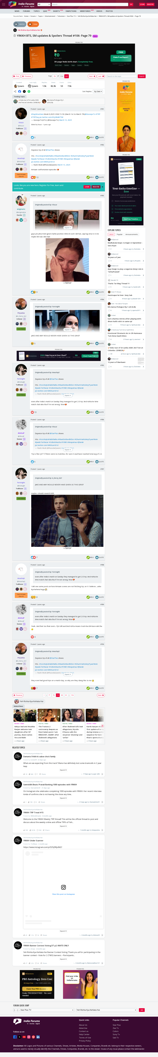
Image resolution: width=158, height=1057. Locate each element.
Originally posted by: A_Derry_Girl (48, 478)
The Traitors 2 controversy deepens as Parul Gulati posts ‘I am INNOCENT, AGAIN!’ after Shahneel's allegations (49, 732)
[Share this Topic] (15, 91)
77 (49, 695)
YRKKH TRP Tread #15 (33, 812)
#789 (102, 604)
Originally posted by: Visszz (46, 204)
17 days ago (87, 774)
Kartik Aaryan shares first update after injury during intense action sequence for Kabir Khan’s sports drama (97, 732)
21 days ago (83, 802)
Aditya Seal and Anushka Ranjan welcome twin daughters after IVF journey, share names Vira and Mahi (24, 732)
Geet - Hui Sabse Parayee (119, 304)
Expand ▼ (63, 770)
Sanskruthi (136, 287)
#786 (102, 419)
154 (72, 695)
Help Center (84, 1034)
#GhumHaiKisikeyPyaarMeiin (82, 156)
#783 (102, 196)
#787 (102, 469)
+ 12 (25, 324)
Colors (116, 1031)
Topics (36, 11)
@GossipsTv (90, 114)
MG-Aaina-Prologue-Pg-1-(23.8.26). (122, 307)
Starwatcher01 (95, 802)
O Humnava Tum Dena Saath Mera (122, 330)
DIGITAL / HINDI (43, 723)
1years (20, 86)
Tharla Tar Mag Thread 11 (119, 283)
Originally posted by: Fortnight (47, 306)
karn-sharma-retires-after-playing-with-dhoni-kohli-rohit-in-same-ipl (125, 320)
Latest (111, 234)
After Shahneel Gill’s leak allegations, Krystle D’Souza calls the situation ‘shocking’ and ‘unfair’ (73, 732)
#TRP (98, 114)
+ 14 (25, 169)
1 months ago (84, 830)
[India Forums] (21, 4)
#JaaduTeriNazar (38, 159)
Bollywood (114, 239)
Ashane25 (96, 935)
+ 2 (25, 220)
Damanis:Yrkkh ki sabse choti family (39, 756)
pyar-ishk (96, 774)
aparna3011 (136, 310)
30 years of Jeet (114, 257)
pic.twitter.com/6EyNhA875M (51, 117)
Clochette (137, 249)
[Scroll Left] (14, 101)
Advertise (83, 1028)
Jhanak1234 (136, 299)
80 (62, 695)
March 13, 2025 (65, 120)
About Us (83, 1025)
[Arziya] (15, 86)
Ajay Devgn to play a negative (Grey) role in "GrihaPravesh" (125, 270)
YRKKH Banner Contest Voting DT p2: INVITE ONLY (46, 945)
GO (131, 4)
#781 (102, 109)
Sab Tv (116, 1037)
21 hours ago (127, 339)
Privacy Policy (85, 1040)
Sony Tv (116, 1034)
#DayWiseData (37, 114)
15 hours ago (124, 325)
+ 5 (25, 389)
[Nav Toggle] (3, 4)
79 (58, 695)
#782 (102, 145)
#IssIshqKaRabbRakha (45, 156)
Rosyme (137, 261)
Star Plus (117, 1025)
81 (66, 695)
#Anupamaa (68, 159)
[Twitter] (19, 1037)
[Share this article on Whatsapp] (29, 91)
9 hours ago (127, 287)
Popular (120, 234)
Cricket (113, 315)
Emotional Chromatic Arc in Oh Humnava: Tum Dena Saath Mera (125, 334)
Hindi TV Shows (116, 292)
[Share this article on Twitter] (24, 91)
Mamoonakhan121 (93, 963)
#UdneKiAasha (51, 159)
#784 (102, 299)
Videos (99, 11)
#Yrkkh (60, 159)
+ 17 (25, 133)
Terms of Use (85, 1037)
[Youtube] (24, 1037)
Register (150, 4)
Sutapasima (96, 830)
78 (53, 695)
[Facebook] (15, 1037)
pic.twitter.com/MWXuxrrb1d (43, 162)
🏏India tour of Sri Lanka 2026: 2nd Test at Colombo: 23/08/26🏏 (125, 348)
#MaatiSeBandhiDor (62, 156)
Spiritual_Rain (136, 325)
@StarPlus (50, 150)
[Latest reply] (102, 774)
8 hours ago (126, 299)
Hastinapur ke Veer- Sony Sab (120, 295)
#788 (102, 565)
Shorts (56, 11)
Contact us (83, 1031)
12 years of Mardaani (116, 362)
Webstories (85, 11)
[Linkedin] (38, 1037)
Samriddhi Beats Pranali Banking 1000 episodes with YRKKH (50, 784)
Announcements (131, 234)
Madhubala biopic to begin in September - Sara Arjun (125, 244)
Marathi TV (114, 280)
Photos (109, 11)
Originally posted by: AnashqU (47, 372)
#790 (102, 644)
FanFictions (71, 11)
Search (141, 76)
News (17, 11)
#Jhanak (77, 159)
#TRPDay (35, 117)
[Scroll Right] (102, 101)
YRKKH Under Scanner (33, 840)
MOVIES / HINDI (19, 723)
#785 (102, 365)
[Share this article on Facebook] (19, 91)
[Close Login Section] (102, 187)
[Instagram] (28, 1037)
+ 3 (25, 444)
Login (142, 4)
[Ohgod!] (29, 86)
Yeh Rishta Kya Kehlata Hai (29, 30)
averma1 (137, 339)
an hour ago (125, 354)
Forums (26, 11)
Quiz (45, 11)
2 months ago (86, 935)
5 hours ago (129, 261)
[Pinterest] (33, 1037)
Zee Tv (116, 1028)
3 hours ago (128, 249)
